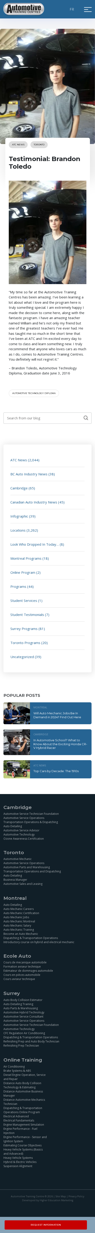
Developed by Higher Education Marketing (47, 1200)
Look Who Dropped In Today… (34, 544)
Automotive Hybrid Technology (23, 1012)
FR (72, 9)
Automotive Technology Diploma (34, 393)
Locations (18, 530)
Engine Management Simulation (23, 1125)
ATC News (18, 144)
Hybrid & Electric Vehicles (19, 1162)
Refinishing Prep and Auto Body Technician (31, 1041)
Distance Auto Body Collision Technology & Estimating (22, 1085)
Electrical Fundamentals (18, 1120)
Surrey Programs (24, 628)
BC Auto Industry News (29, 474)
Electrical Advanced (16, 1116)
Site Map (60, 1196)
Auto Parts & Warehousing (20, 1008)
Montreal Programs (26, 558)
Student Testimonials (27, 614)
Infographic (19, 516)
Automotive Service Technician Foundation (31, 814)
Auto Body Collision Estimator (22, 1000)
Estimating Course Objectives (22, 1145)
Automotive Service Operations (23, 818)
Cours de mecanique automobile (25, 962)
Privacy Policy (76, 1196)
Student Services (23, 600)
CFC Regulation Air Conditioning (24, 1033)
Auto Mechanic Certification (21, 913)
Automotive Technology (19, 834)
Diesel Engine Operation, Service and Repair (24, 1077)
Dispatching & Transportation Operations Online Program (22, 1110)
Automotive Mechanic (17, 859)
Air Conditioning (14, 1066)
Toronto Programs (25, 642)
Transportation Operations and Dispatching (32, 871)
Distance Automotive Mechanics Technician (24, 1102)
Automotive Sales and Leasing (22, 884)
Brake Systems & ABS (17, 1071)
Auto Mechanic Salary (17, 925)
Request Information (46, 1224)
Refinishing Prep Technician (21, 1046)
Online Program (22, 572)
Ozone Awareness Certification (23, 839)
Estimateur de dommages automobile (28, 971)
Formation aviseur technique (22, 966)
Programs (18, 586)
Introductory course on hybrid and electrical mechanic (38, 942)
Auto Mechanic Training (18, 930)
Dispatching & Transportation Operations (30, 938)
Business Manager (15, 880)
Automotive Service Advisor (21, 830)
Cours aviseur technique (19, 979)
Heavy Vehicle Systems (18, 1158)
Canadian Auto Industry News (33, 502)
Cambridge (19, 488)
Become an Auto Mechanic (20, 934)
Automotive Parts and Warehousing (26, 867)
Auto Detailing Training (18, 1004)
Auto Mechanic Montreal (19, 921)
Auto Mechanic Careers (18, 909)
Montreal (40, 707)
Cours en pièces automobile (21, 975)
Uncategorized (22, 656)
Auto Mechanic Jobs (16, 917)
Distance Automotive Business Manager (23, 1093)
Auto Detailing (12, 826)
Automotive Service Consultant (23, 1016)
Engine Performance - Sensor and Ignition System (25, 1139)
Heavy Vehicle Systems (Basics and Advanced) (23, 1152)
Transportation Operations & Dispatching (30, 822)
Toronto (39, 144)
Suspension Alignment (17, 1166)
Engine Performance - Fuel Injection (20, 1131)
